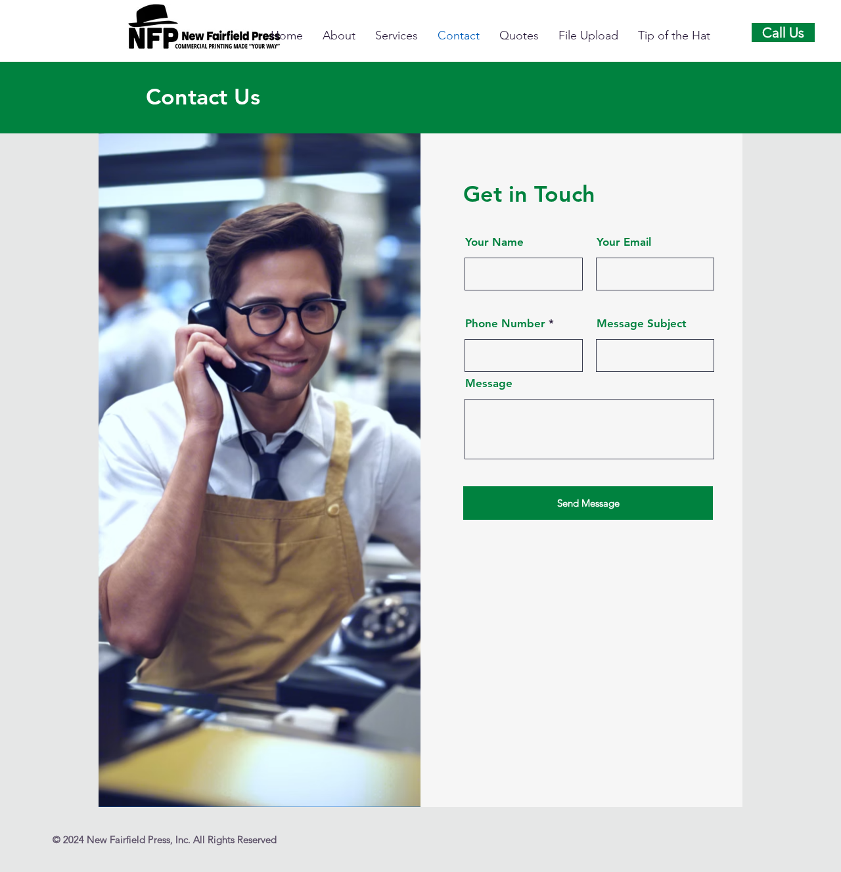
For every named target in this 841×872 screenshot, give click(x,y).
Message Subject (642, 323)
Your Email (624, 242)
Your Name (494, 242)
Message (488, 383)
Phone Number (505, 323)
